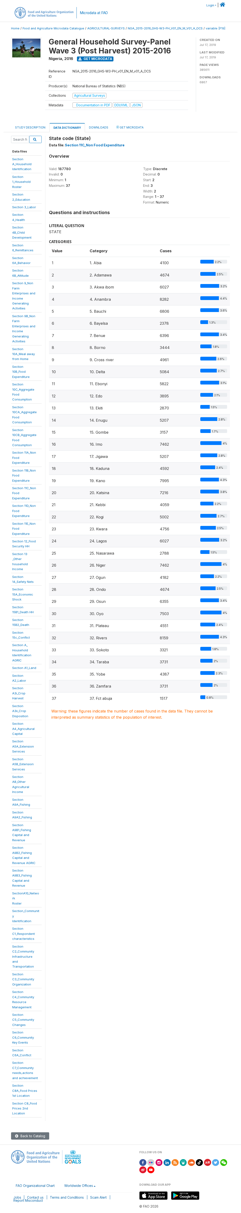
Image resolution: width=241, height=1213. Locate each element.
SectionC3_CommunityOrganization (23, 979)
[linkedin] (167, 1162)
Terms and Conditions (67, 1197)
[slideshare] (183, 1162)
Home (15, 28)
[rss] (175, 1162)
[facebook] (142, 1162)
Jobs (17, 1197)
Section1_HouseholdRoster (21, 182)
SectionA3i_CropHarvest (18, 693)
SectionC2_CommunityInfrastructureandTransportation (23, 957)
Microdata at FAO (94, 13)
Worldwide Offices (78, 1186)
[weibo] (142, 1169)
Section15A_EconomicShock (22, 594)
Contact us (35, 1197)
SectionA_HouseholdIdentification (22, 164)
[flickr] (150, 1162)
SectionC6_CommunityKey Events (23, 1037)
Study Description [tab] (30, 127)
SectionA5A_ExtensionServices (23, 746)
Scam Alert (98, 1197)
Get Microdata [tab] (131, 127)
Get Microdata (97, 59)
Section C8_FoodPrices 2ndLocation (24, 1108)
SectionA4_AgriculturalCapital (23, 729)
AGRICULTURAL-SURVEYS (106, 28)
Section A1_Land (24, 668)
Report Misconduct (28, 1200)
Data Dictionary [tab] (67, 127)
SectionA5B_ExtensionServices (23, 764)
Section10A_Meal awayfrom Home (23, 354)
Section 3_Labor (24, 207)
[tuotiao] (207, 1162)
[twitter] (215, 1162)
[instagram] (159, 1162)
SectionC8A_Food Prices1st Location (24, 1090)
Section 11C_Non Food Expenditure (95, 145)
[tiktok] (199, 1162)
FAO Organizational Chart (35, 1186)
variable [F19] (215, 28)
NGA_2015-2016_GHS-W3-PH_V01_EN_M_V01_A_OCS (165, 28)
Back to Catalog (32, 1136)
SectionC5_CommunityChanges (23, 1020)
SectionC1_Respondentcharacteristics (23, 934)
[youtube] (150, 1169)
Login (210, 5)
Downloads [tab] (98, 127)
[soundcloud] (191, 1162)
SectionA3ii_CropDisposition (20, 711)
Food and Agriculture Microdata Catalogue (53, 28)
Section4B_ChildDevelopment (22, 232)
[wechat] (223, 1162)
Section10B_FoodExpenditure (21, 372)
